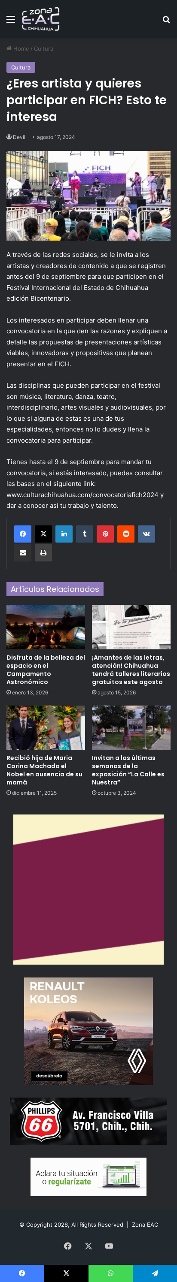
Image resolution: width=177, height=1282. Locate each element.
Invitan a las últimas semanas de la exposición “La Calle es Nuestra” (128, 770)
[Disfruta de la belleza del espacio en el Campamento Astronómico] (45, 627)
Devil (19, 137)
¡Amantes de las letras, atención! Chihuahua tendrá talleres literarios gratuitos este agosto (131, 669)
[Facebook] (22, 534)
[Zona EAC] (40, 19)
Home (20, 48)
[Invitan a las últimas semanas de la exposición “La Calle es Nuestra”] (131, 728)
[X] (43, 534)
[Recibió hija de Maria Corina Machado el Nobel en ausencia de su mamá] (45, 728)
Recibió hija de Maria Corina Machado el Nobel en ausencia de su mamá (44, 770)
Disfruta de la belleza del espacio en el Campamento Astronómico (45, 669)
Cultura (43, 48)
